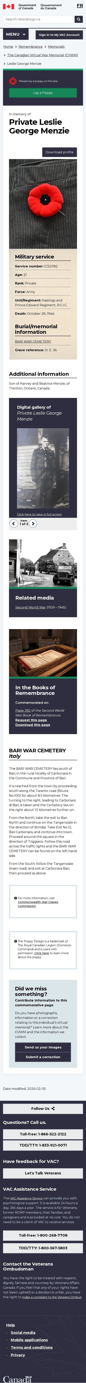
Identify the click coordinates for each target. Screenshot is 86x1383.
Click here (41, 953)
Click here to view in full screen (39, 514)
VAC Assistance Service (26, 1198)
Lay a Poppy (43, 93)
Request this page (31, 720)
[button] (13, 523)
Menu (13, 34)
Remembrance (31, 47)
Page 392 (23, 710)
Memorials (56, 47)
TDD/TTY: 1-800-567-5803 (43, 1248)
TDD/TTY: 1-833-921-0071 (43, 1145)
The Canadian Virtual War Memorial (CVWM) (42, 55)
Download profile (60, 152)
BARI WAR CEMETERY (33, 341)
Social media (23, 1333)
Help (10, 1325)
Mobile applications (29, 1340)
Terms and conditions (32, 1347)
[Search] (79, 19)
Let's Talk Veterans (43, 1173)
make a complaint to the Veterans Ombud (51, 1297)
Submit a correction (43, 1057)
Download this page (32, 725)
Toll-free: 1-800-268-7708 (43, 1235)
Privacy (18, 1355)
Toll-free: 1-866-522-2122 (43, 1134)
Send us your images (43, 1047)
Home (8, 47)
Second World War (30, 607)
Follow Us (49, 1110)
